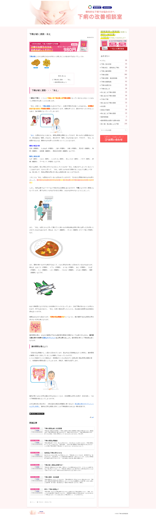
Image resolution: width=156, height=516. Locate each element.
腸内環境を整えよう (61, 82)
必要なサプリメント (49, 338)
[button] (125, 130)
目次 (59, 76)
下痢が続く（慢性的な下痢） (37, 413)
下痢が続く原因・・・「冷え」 (62, 79)
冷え (32, 135)
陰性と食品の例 (34, 156)
